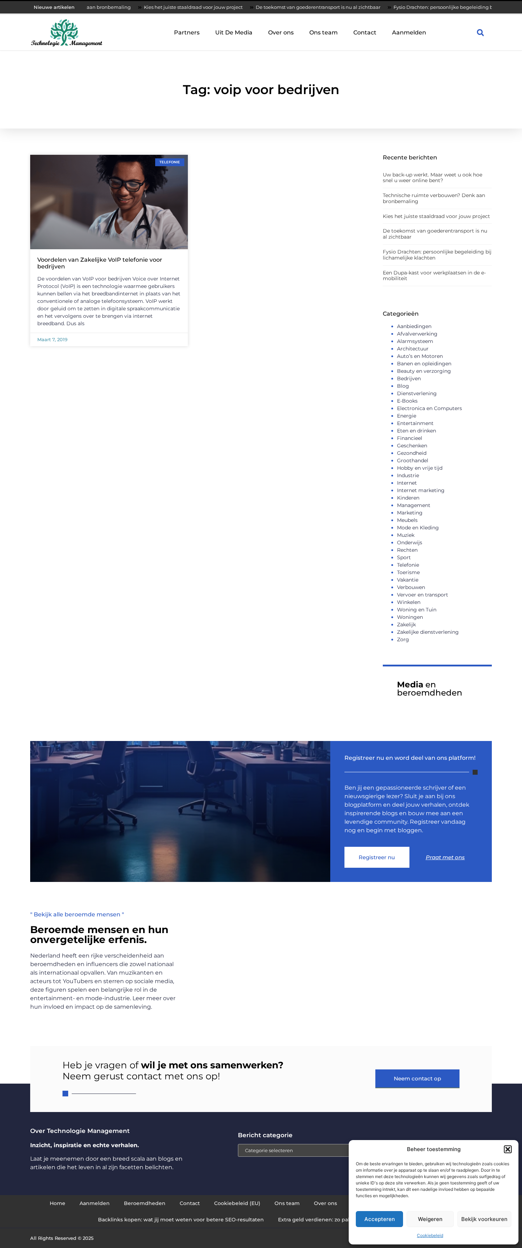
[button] (507, 1149)
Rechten (407, 550)
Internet (407, 483)
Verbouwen (411, 587)
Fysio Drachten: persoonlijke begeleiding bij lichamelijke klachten (432, 7)
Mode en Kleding (418, 527)
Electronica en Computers (429, 408)
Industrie (408, 475)
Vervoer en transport (422, 595)
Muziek (405, 535)
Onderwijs (409, 542)
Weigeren (430, 1219)
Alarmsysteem (415, 341)
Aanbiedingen (414, 326)
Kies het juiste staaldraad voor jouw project (155, 7)
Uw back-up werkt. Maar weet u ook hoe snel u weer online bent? (432, 177)
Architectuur (413, 348)
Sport (404, 557)
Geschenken (412, 445)
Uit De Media (233, 32)
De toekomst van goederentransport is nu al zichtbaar (280, 7)
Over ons (281, 32)
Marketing (410, 512)
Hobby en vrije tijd (419, 468)
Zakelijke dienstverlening (428, 632)
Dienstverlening (417, 393)
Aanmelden (409, 32)
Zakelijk (406, 624)
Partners (187, 32)
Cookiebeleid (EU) (237, 1203)
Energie (406, 416)
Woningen (410, 617)
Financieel (409, 438)
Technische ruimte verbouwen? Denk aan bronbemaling (434, 198)
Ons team (323, 32)
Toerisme (408, 572)
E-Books (407, 401)
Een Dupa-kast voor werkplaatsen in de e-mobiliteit (434, 275)
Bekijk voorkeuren (484, 1219)
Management (413, 505)
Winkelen (408, 602)
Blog (403, 386)
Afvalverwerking (417, 334)
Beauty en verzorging (424, 371)
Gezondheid (411, 453)
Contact (364, 32)
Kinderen (408, 498)
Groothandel (412, 460)
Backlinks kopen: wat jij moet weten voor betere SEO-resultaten (181, 1219)
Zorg (403, 639)
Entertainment (415, 423)
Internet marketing (421, 490)
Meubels (407, 520)
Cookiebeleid (430, 1235)
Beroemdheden (144, 1203)
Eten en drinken (416, 430)
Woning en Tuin (416, 609)
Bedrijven (409, 378)
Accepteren (379, 1219)
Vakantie (407, 580)
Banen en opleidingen (424, 363)
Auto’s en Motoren (420, 356)
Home (57, 1203)
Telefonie (408, 565)
